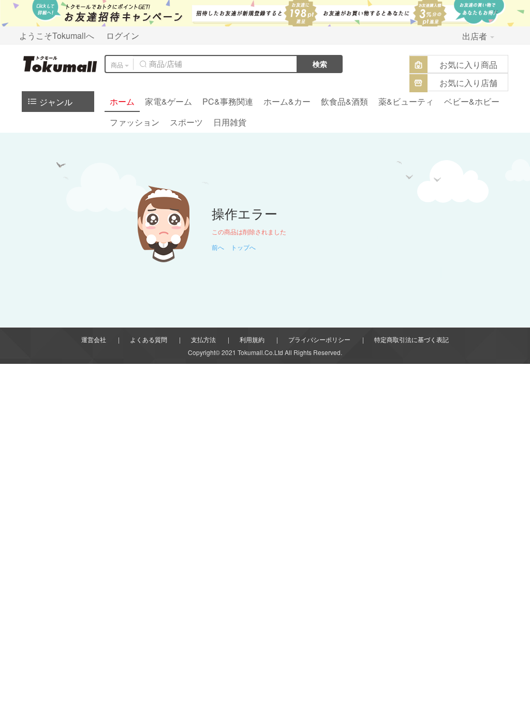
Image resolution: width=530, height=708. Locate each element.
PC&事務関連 (227, 101)
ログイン (122, 35)
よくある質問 (148, 339)
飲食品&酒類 (344, 101)
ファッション (134, 122)
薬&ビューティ (406, 101)
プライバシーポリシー (319, 339)
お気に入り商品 (468, 64)
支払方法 (203, 339)
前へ (218, 247)
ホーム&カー (287, 101)
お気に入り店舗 (468, 83)
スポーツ (186, 122)
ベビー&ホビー (471, 101)
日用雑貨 (229, 122)
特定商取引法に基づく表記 (411, 339)
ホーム (122, 101)
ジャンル (54, 102)
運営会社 (93, 339)
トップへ (243, 247)
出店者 (475, 36)
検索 (320, 64)
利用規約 (252, 339)
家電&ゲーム (168, 101)
